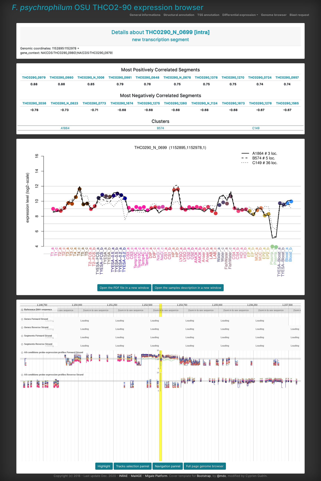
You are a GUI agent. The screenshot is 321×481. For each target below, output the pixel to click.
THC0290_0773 (94, 103)
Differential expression (239, 15)
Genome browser (274, 15)
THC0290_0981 (120, 77)
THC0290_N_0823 (64, 103)
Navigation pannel (167, 466)
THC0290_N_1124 (204, 103)
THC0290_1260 (175, 103)
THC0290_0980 (61, 77)
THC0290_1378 (206, 77)
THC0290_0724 (260, 77)
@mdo (221, 476)
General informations (145, 15)
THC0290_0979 (34, 77)
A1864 (65, 128)
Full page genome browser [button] (204, 466)
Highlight (104, 466)
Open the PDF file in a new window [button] (124, 288)
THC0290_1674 (122, 103)
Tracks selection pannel (132, 466)
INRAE (123, 476)
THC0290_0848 (147, 77)
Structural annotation (178, 15)
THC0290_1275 (148, 103)
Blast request (299, 15)
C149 (256, 128)
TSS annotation (208, 15)
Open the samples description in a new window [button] (188, 288)
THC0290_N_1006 (90, 77)
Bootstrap (204, 476)
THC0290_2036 (34, 103)
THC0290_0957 (287, 77)
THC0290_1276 (260, 103)
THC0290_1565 (287, 103)
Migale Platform (156, 476)
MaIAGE (136, 476)
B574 (160, 128)
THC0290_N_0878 (177, 77)
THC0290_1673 (233, 103)
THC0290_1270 (233, 77)
